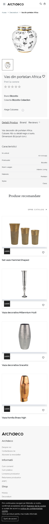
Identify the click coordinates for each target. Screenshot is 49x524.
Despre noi (6, 447)
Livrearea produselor (11, 474)
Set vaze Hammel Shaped (15, 260)
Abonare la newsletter (11, 455)
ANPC (4, 481)
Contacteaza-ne (8, 451)
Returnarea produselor (11, 477)
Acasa (4, 12)
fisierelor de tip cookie (36, 506)
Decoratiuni (14, 12)
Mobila (5, 493)
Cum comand (7, 466)
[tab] (11, 124)
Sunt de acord (10, 518)
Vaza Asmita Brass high (14, 417)
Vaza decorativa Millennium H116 (19, 312)
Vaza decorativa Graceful (15, 365)
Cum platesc (7, 470)
